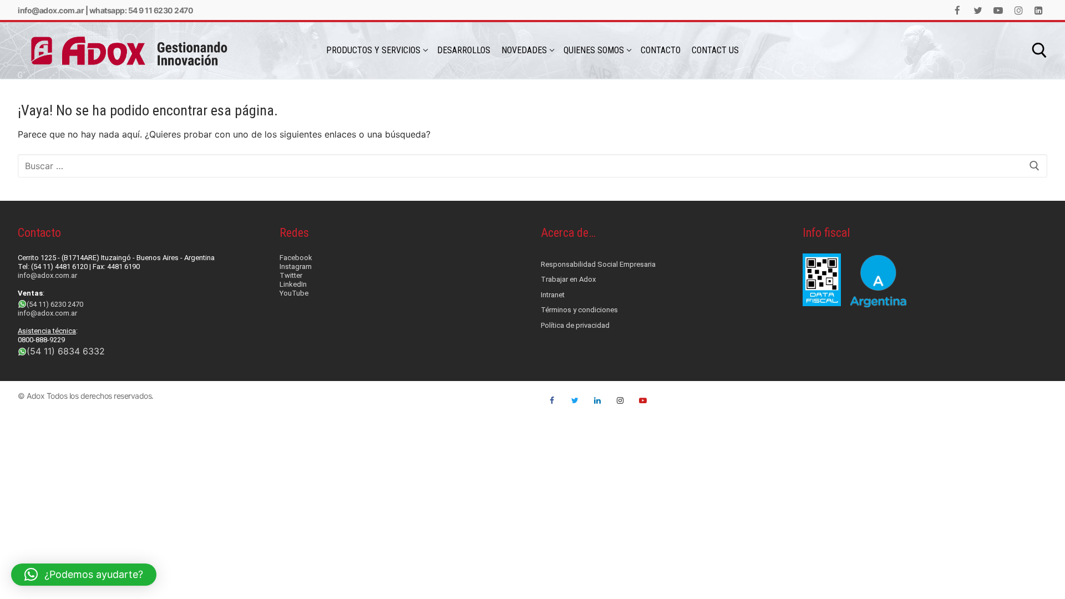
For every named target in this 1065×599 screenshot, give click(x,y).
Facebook (296, 257)
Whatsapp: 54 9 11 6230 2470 (141, 10)
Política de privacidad (575, 325)
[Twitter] (978, 10)
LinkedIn (293, 284)
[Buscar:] (532, 165)
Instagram (296, 266)
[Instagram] (1018, 10)
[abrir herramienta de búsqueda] (1039, 50)
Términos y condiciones (579, 310)
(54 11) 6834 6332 (66, 351)
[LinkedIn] (1038, 10)
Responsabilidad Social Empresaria (598, 264)
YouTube (294, 293)
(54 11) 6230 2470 (55, 304)
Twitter (291, 275)
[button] (83, 575)
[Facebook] (957, 10)
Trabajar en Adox (568, 279)
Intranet (553, 295)
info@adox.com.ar (51, 10)
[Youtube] (998, 10)
